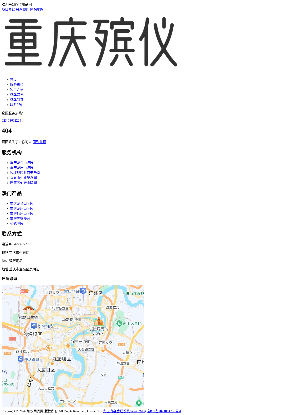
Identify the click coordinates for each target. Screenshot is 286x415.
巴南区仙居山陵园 (23, 183)
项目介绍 (8, 9)
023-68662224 (11, 120)
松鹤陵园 (16, 223)
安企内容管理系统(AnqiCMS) (124, 411)
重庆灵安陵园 (20, 218)
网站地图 (37, 9)
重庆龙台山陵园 (21, 162)
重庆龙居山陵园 (21, 168)
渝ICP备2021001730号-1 (164, 411)
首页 (13, 79)
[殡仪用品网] (91, 71)
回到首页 (39, 142)
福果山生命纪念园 (23, 178)
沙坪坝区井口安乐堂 (25, 173)
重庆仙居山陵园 (21, 213)
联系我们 (22, 9)
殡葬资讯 (16, 94)
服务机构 (16, 84)
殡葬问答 (16, 100)
